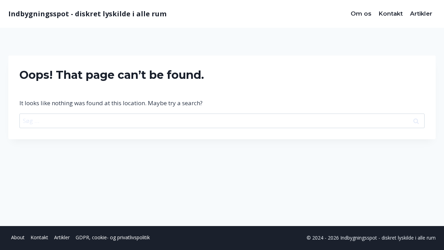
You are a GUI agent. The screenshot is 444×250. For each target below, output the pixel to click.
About (18, 237)
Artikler (421, 13)
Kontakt (390, 13)
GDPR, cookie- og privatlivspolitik (113, 237)
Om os (361, 13)
